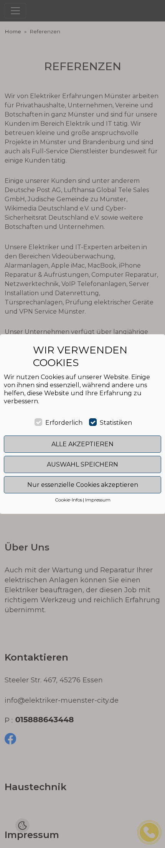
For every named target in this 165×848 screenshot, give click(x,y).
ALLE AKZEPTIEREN (82, 444)
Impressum (98, 500)
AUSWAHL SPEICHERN (82, 464)
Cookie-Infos (68, 500)
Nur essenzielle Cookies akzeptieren (82, 484)
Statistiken (116, 422)
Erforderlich (63, 422)
